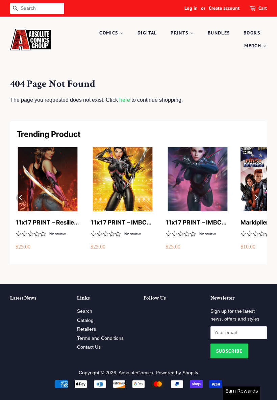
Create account (224, 8)
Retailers (86, 329)
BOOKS (252, 33)
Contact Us (89, 347)
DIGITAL (147, 33)
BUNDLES (219, 33)
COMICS (109, 33)
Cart (262, 8)
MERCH (253, 46)
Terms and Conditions (100, 338)
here (124, 100)
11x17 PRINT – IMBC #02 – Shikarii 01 (194, 223)
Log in (191, 8)
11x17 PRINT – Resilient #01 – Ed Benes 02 (47, 223)
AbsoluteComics (136, 372)
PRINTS (180, 33)
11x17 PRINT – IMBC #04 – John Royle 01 (119, 223)
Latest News (23, 298)
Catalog (85, 320)
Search (84, 311)
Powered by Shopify (177, 372)
